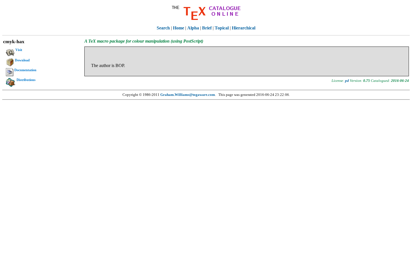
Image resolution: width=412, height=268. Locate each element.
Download (22, 60)
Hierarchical (243, 28)
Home (178, 28)
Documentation (25, 70)
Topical (222, 28)
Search (163, 28)
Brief (207, 28)
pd (347, 80)
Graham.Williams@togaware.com (187, 95)
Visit (18, 50)
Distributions (26, 80)
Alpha (193, 28)
